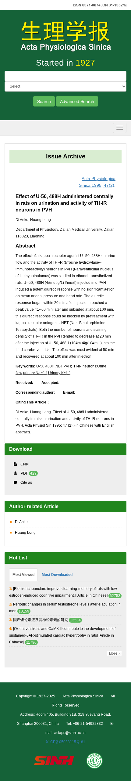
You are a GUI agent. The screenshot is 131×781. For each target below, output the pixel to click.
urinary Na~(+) (35, 373)
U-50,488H (45, 366)
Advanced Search (77, 101)
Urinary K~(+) (59, 373)
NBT (58, 366)
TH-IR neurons (84, 366)
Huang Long (25, 532)
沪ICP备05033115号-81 (65, 742)
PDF (24, 473)
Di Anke (21, 522)
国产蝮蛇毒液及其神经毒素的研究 (40, 620)
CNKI (24, 464)
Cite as (26, 482)
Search (44, 101)
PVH (67, 366)
